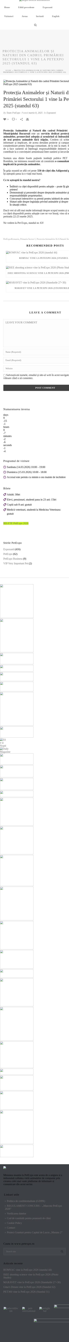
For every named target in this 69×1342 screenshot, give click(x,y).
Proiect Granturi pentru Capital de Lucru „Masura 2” (34, 1232)
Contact (11, 1227)
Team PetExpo (13, 113)
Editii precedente (26, 7)
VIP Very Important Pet (15, 563)
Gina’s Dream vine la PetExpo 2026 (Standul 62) (29, 1287)
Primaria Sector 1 (28, 239)
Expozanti (47, 7)
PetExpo (7, 554)
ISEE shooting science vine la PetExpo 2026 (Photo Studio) (30, 1276)
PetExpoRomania (11, 239)
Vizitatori (8, 16)
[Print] (29, 119)
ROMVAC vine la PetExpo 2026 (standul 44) (27, 1269)
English (55, 16)
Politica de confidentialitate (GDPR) (26, 1201)
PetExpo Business (12, 558)
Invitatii (40, 16)
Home (7, 7)
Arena (25, 16)
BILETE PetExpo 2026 (15, 523)
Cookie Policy (14, 1223)
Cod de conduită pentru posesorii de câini (29, 1218)
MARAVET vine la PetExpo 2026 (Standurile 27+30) (32, 1282)
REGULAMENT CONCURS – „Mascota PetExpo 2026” (33, 1207)
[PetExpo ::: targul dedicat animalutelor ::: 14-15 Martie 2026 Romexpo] (34, 1)
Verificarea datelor (16, 1213)
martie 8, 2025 (36, 113)
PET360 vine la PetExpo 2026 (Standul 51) (26, 1291)
